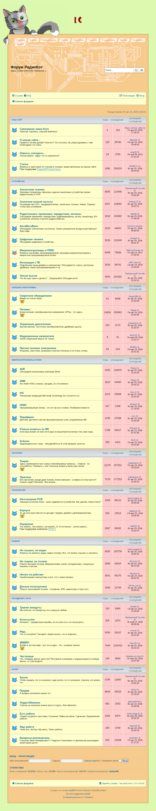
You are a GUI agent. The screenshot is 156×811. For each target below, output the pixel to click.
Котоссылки (27, 619)
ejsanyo (133, 404)
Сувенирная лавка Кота (34, 129)
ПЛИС (23, 405)
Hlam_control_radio (133, 128)
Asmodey (133, 738)
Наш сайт (17, 120)
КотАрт (123, 40)
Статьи (64, 40)
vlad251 (133, 526)
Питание (25, 309)
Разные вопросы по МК (34, 429)
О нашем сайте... (30, 140)
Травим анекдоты (30, 607)
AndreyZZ (133, 202)
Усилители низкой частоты (36, 201)
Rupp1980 (133, 296)
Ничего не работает (32, 574)
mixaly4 (133, 238)
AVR (22, 369)
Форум (20, 44)
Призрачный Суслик (135, 188)
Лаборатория (49, 40)
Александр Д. (133, 713)
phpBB (72, 790)
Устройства (18, 181)
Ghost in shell (133, 226)
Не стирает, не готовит (33, 561)
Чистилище (26, 656)
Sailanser (133, 511)
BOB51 (133, 347)
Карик (133, 310)
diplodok (133, 140)
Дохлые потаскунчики (33, 586)
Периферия (27, 417)
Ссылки (93, 40)
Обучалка (78, 40)
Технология (18, 490)
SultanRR (114, 771)
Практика (25, 477)
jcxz (133, 416)
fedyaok (133, 428)
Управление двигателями (35, 324)
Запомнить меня (110, 761)
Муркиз (133, 573)
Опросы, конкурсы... (32, 153)
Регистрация (26, 756)
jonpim (133, 606)
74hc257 (134, 643)
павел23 (134, 726)
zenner (133, 630)
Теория (24, 461)
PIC (22, 393)
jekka (133, 689)
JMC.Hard (133, 262)
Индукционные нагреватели (37, 336)
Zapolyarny (133, 323)
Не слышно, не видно (33, 550)
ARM (22, 381)
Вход (13, 756)
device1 (133, 335)
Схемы (33, 40)
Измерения (26, 524)
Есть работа (27, 713)
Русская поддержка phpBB (78, 794)
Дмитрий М (133, 701)
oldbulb (133, 214)
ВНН (133, 440)
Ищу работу (27, 726)
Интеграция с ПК (30, 262)
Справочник (108, 40)
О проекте (138, 40)
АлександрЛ (133, 498)
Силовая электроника (24, 287)
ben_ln (134, 392)
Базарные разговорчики (34, 737)
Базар (15, 669)
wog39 (134, 152)
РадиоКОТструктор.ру (49, 169)
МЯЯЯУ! (24, 642)
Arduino (24, 441)
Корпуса (25, 510)
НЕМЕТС (133, 166)
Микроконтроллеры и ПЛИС (37, 250)
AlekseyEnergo (134, 250)
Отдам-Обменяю (30, 702)
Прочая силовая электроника (38, 348)
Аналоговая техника (32, 189)
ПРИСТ (52, 529)
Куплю (24, 677)
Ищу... (23, 631)
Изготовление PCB (31, 499)
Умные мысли (28, 275)
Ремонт (16, 541)
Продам (24, 690)
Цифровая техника (31, 239)
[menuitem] (27, 95)
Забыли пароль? (92, 761)
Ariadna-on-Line (133, 656)
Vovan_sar (133, 585)
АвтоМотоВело (29, 226)
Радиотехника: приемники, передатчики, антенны (50, 214)
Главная (20, 40)
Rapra (133, 368)
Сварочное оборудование (36, 295)
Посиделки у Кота (21, 598)
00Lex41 (134, 561)
